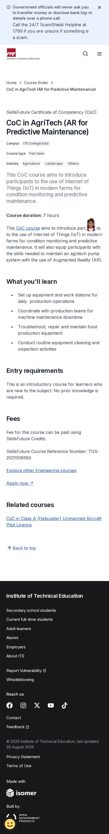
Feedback (17, 727)
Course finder (36, 82)
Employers (16, 646)
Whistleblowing (20, 679)
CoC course (28, 228)
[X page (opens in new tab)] (37, 705)
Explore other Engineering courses (41, 470)
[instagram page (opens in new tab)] (23, 705)
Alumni (12, 637)
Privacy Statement (23, 756)
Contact (13, 717)
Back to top (24, 548)
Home (11, 82)
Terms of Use (18, 765)
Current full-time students (29, 619)
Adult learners (18, 628)
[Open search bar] (85, 53)
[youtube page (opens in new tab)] (51, 705)
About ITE (15, 655)
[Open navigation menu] (99, 53)
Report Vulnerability (24, 671)
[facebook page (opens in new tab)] (9, 705)
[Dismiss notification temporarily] (99, 7)
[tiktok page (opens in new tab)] (64, 705)
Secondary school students (31, 610)
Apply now (20, 483)
